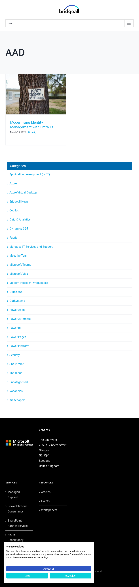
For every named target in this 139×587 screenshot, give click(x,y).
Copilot (13, 210)
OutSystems (17, 300)
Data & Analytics (20, 219)
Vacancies (16, 391)
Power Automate (20, 319)
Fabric (13, 237)
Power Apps (17, 310)
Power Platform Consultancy (18, 508)
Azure (13, 183)
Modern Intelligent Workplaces (28, 283)
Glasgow (44, 450)
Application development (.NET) (29, 174)
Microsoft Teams (20, 264)
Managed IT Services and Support (31, 246)
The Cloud (15, 373)
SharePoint (16, 364)
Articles (45, 492)
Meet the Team (18, 255)
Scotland (44, 460)
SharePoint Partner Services (18, 523)
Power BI (15, 328)
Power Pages (17, 337)
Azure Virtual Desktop (23, 192)
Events (45, 501)
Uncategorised (18, 382)
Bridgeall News (18, 201)
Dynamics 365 (18, 228)
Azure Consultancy (16, 537)
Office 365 (15, 292)
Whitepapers (17, 400)
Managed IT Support (15, 494)
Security (32, 132)
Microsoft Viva (18, 273)
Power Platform (19, 346)
